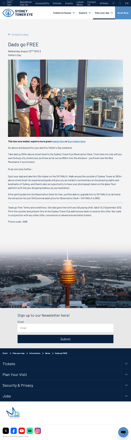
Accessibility (42, 3)
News (47, 353)
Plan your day (18, 353)
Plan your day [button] (102, 12)
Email (21, 321)
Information (34, 353)
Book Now (123, 12)
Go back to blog (20, 34)
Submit (65, 339)
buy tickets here (76, 141)
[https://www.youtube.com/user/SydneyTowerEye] (22, 431)
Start (5, 353)
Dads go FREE (61, 353)
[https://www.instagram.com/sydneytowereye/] (38, 431)
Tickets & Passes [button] (62, 12)
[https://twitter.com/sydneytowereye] (6, 431)
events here (58, 141)
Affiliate (104, 3)
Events (69, 3)
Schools (57, 3)
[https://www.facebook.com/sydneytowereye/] (14, 431)
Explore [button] (83, 12)
